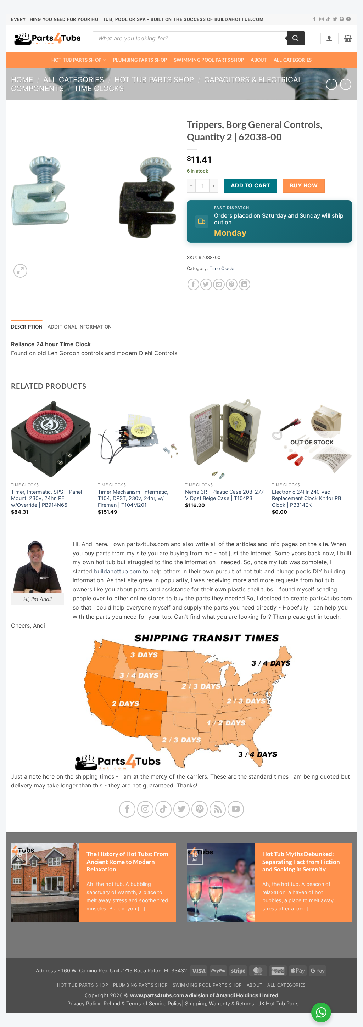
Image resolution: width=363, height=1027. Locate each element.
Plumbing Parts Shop (140, 60)
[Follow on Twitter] (335, 19)
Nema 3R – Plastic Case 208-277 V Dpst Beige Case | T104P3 (224, 495)
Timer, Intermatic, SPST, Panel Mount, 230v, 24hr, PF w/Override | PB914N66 (46, 498)
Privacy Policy (83, 1003)
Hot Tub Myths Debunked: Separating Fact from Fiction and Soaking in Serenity (301, 862)
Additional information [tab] (80, 327)
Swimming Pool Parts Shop (209, 60)
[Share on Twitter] (206, 284)
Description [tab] (27, 327)
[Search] (296, 38)
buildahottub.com (117, 571)
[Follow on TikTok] (328, 19)
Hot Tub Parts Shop (76, 60)
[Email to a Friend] (219, 284)
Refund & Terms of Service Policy (143, 1003)
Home (22, 79)
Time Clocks (99, 88)
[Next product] (331, 84)
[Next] (351, 463)
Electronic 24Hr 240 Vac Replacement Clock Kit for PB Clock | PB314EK (306, 498)
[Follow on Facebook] (314, 19)
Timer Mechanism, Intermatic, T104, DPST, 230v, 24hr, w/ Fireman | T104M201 (133, 498)
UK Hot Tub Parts (278, 1003)
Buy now (304, 185)
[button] (329, 38)
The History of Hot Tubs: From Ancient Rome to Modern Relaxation (127, 862)
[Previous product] (345, 84)
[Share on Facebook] (193, 284)
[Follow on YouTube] (348, 19)
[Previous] (11, 463)
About (259, 60)
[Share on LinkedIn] (244, 284)
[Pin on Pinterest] (232, 284)
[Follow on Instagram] (321, 19)
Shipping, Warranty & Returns (219, 1003)
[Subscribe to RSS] (218, 809)
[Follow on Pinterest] (342, 19)
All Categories (293, 60)
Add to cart (250, 185)
